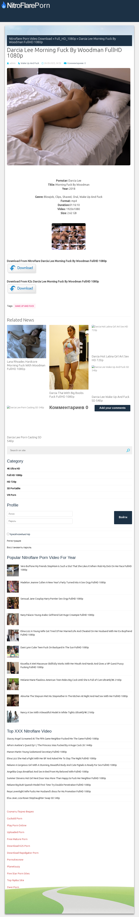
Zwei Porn (13, 887)
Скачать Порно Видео (20, 811)
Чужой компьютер (19, 534)
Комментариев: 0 (76, 63)
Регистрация (14, 540)
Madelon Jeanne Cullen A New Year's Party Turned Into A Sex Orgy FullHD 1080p (63, 582)
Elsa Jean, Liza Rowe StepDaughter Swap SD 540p (33, 798)
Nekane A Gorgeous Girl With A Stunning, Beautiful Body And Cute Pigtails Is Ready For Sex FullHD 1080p (62, 765)
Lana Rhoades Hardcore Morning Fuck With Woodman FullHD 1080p (26, 365)
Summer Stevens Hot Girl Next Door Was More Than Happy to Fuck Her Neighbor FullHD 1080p (56, 778)
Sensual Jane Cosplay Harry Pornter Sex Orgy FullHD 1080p (52, 598)
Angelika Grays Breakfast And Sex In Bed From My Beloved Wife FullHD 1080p (48, 771)
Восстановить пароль (19, 547)
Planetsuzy (13, 866)
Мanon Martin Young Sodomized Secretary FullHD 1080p (37, 751)
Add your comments (112, 407)
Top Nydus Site (15, 880)
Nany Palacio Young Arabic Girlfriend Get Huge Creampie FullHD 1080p (57, 615)
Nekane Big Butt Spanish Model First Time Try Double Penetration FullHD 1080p (49, 784)
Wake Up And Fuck (30, 63)
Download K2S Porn (18, 845)
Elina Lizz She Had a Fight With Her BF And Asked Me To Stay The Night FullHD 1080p (51, 758)
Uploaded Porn (15, 832)
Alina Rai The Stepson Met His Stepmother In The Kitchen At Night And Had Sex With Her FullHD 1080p (74, 696)
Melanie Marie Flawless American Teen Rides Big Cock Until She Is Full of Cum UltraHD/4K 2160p (71, 680)
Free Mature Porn (17, 839)
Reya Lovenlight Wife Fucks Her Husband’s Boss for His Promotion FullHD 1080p (49, 791)
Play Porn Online (16, 825)
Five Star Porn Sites (18, 873)
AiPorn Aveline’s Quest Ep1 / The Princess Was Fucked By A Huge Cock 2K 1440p (49, 745)
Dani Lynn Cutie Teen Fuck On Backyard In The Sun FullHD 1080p (55, 647)
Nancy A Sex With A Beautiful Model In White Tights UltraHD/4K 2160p (57, 712)
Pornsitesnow (15, 859)
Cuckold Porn (14, 818)
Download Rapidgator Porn (22, 852)
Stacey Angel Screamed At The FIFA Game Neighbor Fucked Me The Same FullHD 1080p (53, 738)
